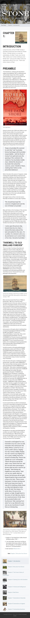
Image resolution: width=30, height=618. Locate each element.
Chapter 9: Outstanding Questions (16, 609)
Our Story (3, 25)
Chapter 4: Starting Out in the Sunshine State (15, 581)
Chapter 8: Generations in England (16, 603)
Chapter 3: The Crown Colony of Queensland (13, 574)
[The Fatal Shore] (15, 107)
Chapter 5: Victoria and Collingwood (17, 586)
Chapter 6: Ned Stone (13, 592)
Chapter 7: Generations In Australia (16, 598)
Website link (17, 548)
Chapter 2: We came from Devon (19, 553)
